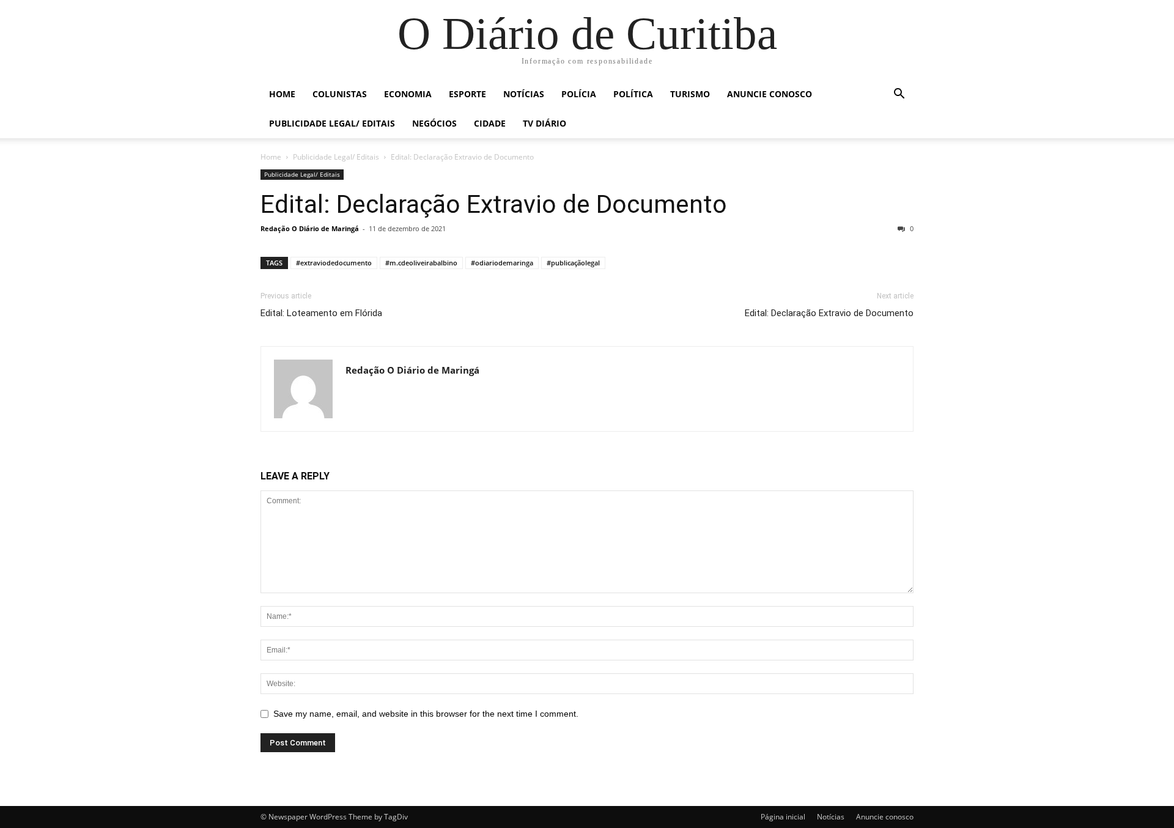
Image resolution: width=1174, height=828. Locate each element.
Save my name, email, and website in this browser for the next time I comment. (425, 714)
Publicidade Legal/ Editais (332, 123)
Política (633, 94)
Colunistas (339, 94)
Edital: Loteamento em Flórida (321, 313)
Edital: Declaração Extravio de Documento (493, 204)
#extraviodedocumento (334, 262)
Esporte (467, 94)
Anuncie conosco (769, 94)
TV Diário (544, 123)
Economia (408, 94)
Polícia (578, 94)
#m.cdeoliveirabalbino (421, 262)
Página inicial (783, 816)
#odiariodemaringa (502, 262)
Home (282, 94)
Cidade (490, 123)
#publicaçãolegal (573, 262)
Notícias (523, 94)
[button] (899, 95)
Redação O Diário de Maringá (309, 228)
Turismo (690, 94)
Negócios (434, 123)
